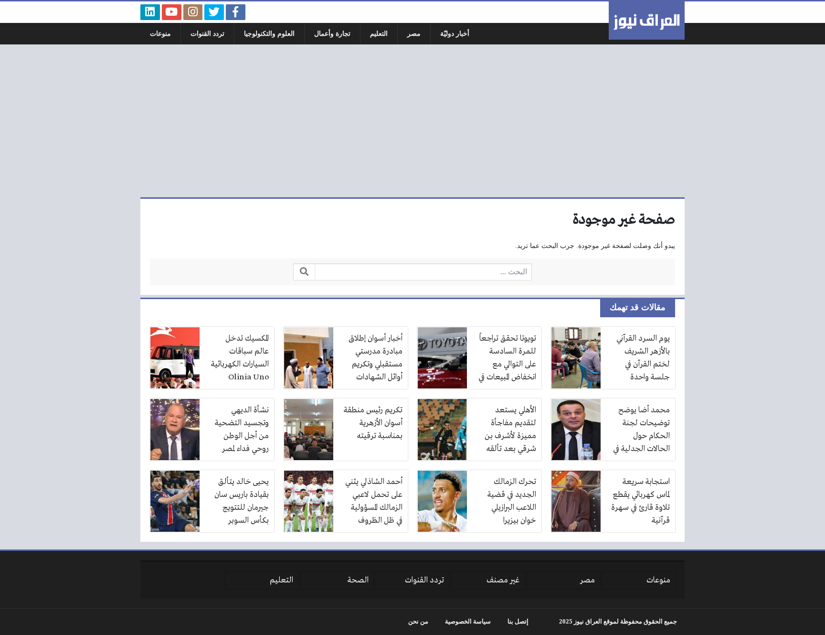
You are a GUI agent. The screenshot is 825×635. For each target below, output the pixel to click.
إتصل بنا (518, 621)
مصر (414, 33)
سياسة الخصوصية (468, 621)
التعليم (379, 33)
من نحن (418, 621)
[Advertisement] (412, 121)
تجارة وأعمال (332, 33)
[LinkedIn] (150, 12)
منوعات (160, 33)
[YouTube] (171, 12)
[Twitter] (214, 12)
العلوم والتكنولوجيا (269, 33)
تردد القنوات (207, 33)
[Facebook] (235, 12)
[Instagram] (193, 12)
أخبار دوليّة (454, 33)
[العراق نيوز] (647, 20)
